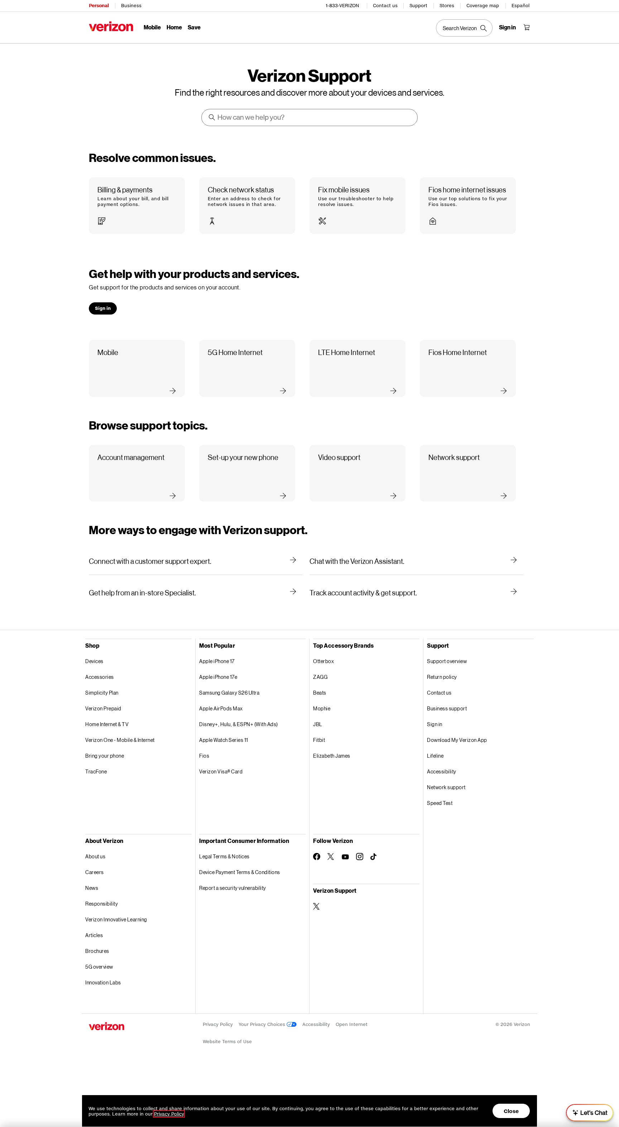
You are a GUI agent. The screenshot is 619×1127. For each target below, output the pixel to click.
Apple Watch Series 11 (223, 740)
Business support (447, 708)
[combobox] (309, 117)
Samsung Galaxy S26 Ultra (229, 693)
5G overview (99, 967)
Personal (99, 5)
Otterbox (323, 661)
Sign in (434, 724)
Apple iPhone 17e (218, 677)
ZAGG (320, 677)
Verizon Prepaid (103, 708)
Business (131, 5)
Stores (447, 5)
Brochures (97, 951)
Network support (446, 787)
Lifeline (435, 756)
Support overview (447, 661)
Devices (94, 661)
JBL (317, 724)
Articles (94, 935)
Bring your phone (104, 756)
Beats (319, 693)
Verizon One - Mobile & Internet (120, 740)
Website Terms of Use (227, 1041)
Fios (204, 756)
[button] (137, 206)
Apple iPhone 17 (217, 661)
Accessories (99, 677)
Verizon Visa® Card (221, 771)
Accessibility (441, 771)
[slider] (589, 1112)
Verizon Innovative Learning (116, 919)
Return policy (442, 677)
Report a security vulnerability (232, 888)
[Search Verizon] (464, 28)
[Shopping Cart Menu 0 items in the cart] (526, 27)
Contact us (385, 5)
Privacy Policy (218, 1024)
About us (95, 856)
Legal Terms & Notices (224, 856)
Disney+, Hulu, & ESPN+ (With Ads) (238, 724)
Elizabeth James (331, 756)
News (91, 888)
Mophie (321, 708)
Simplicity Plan (102, 693)
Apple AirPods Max (221, 708)
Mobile (152, 27)
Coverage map (482, 5)
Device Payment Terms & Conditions (239, 872)
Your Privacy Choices (263, 1024)
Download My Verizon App (457, 740)
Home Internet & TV (107, 724)
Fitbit (319, 740)
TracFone (96, 771)
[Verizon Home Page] (111, 26)
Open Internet (352, 1024)
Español (520, 5)
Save (194, 27)
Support (418, 5)
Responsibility (101, 904)
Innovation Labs (103, 982)
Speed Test (439, 803)
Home (174, 27)
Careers (94, 872)
